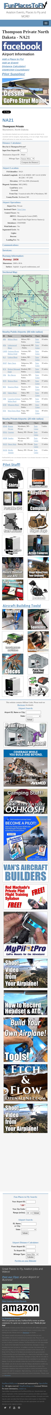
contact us (22, 1389)
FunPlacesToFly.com (9, 1383)
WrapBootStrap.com (26, 1386)
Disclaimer (7, 1375)
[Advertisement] (25, 1161)
